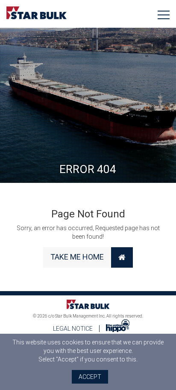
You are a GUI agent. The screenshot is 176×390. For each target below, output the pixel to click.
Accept (90, 376)
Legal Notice (73, 328)
